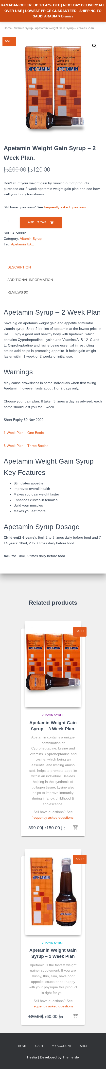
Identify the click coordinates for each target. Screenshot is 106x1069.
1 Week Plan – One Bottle (24, 433)
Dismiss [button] (67, 16)
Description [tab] (19, 267)
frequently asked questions (65, 207)
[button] (94, 45)
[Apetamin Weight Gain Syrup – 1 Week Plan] (53, 892)
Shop (84, 1046)
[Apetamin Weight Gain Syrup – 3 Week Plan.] (53, 664)
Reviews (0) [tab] (17, 292)
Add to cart (38, 222)
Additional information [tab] (30, 280)
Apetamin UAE (22, 244)
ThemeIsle (70, 1057)
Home (8, 28)
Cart (39, 1046)
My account (61, 1046)
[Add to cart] (75, 827)
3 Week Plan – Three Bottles (26, 446)
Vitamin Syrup (23, 28)
